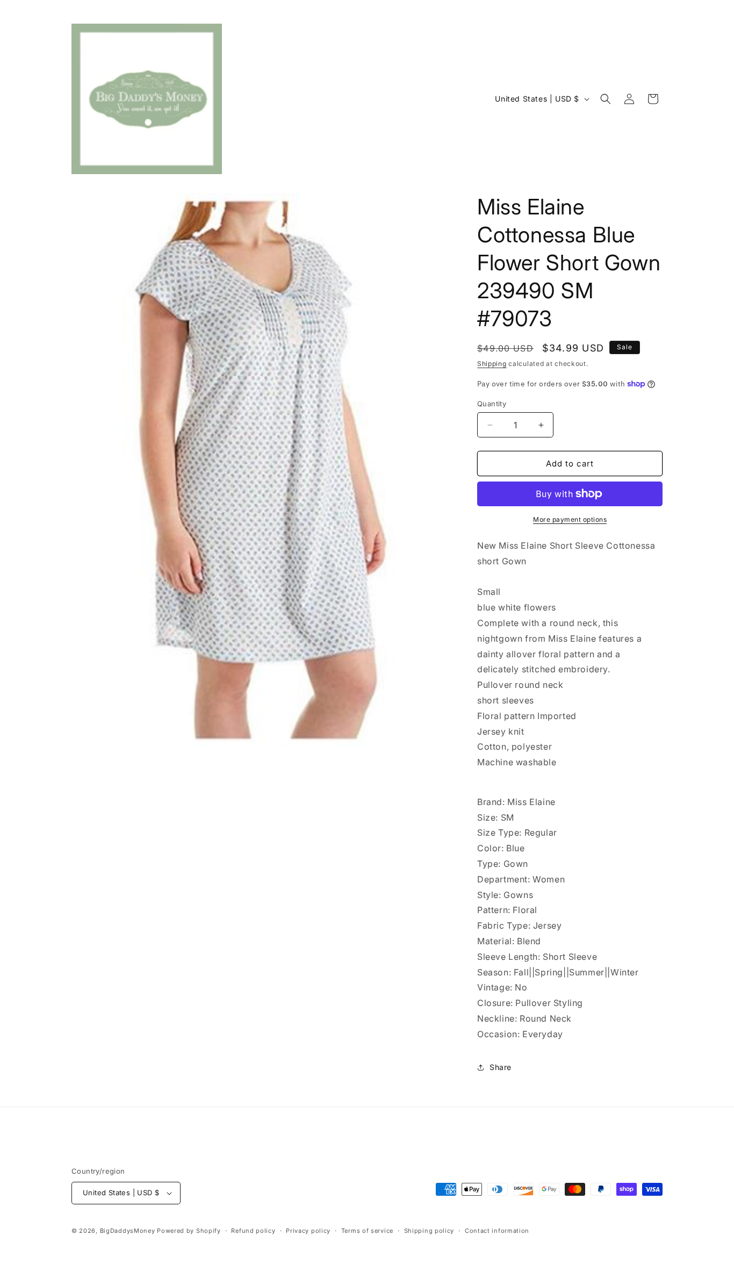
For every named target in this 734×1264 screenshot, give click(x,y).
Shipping (492, 364)
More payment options (570, 519)
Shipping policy (429, 1230)
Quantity (491, 403)
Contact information (497, 1230)
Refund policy (253, 1230)
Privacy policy (308, 1230)
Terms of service (367, 1230)
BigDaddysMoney (127, 1230)
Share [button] (501, 1067)
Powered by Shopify (189, 1230)
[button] (605, 99)
